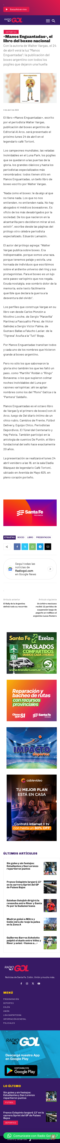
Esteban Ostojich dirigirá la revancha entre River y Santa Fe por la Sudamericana (24, 903)
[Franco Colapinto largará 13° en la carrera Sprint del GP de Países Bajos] (50, 887)
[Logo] (13, 20)
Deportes (11, 32)
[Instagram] (27, 984)
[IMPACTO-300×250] (31, 771)
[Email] (47, 546)
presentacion (43, 537)
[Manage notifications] (53, 1137)
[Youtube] (39, 984)
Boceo (21, 537)
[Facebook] (17, 546)
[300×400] (32, 843)
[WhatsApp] (32, 546)
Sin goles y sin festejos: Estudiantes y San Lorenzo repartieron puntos (22, 866)
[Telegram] (40, 546)
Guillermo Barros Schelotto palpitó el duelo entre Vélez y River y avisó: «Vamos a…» (24, 940)
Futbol (9, 1102)
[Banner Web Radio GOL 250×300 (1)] (32, 676)
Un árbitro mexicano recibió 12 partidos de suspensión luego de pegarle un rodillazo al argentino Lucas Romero (45, 609)
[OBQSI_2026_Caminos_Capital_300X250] (32, 723)
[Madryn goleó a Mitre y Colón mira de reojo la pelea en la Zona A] (50, 924)
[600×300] (30, 528)
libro (30, 537)
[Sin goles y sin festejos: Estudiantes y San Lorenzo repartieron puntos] (50, 868)
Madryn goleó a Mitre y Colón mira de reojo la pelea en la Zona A (23, 922)
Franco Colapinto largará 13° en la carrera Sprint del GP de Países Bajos (24, 884)
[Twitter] (25, 546)
